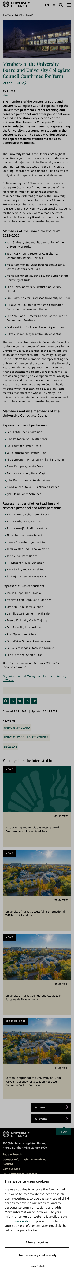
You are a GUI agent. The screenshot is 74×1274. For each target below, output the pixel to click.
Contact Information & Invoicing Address (25, 1161)
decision (10, 746)
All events (41, 1118)
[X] (13, 701)
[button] (69, 5)
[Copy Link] (34, 701)
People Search (12, 1154)
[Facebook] (6, 701)
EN (47, 5)
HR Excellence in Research (20, 1174)
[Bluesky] (20, 701)
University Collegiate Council (26, 737)
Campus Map (11, 1168)
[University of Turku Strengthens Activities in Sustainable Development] (37, 974)
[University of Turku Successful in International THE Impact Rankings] (37, 890)
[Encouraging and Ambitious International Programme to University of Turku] (37, 806)
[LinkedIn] (27, 701)
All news (40, 1107)
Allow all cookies (37, 1242)
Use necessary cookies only (37, 1255)
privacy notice (21, 1221)
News (18, 15)
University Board (17, 727)
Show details (37, 1266)
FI (54, 5)
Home (7, 15)
